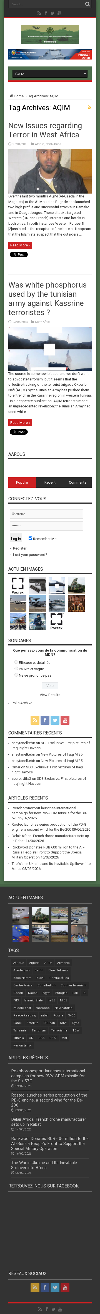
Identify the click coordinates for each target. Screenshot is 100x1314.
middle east (22, 1008)
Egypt (46, 993)
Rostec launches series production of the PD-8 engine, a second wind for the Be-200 (49, 1100)
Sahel (17, 1023)
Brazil (40, 978)
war (64, 1038)
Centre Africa (22, 985)
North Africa (53, 144)
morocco (43, 1008)
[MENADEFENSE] (50, 40)
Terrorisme (59, 1030)
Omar (16, 767)
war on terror (22, 1045)
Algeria (34, 963)
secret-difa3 (21, 778)
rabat (44, 1015)
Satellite (32, 1023)
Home (19, 96)
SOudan (49, 1023)
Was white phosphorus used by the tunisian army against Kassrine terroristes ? (47, 298)
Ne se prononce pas (35, 675)
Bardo (39, 970)
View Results (50, 695)
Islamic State (33, 1000)
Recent (50, 482)
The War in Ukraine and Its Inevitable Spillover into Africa (44, 1165)
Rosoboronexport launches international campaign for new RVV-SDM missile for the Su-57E (49, 813)
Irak (75, 993)
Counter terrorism (74, 985)
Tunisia (18, 1038)
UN (31, 1038)
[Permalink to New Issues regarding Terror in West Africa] (50, 192)
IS (84, 993)
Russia (58, 1015)
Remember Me (44, 539)
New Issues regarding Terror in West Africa (45, 130)
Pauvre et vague (31, 669)
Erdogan (61, 993)
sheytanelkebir (23, 743)
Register (19, 548)
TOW (75, 1030)
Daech (18, 993)
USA (41, 1038)
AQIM (48, 963)
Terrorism (39, 1030)
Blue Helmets (58, 970)
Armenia (63, 963)
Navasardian (63, 1008)
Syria (75, 1023)
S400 (71, 1015)
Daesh (33, 993)
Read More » (20, 245)
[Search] (87, 4)
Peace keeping (24, 1015)
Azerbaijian (21, 970)
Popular (22, 482)
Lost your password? (30, 555)
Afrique (39, 144)
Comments (77, 482)
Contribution (47, 985)
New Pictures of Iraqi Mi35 (61, 754)
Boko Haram (22, 978)
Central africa (59, 978)
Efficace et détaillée (34, 662)
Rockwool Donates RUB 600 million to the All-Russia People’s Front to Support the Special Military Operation (48, 852)
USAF (53, 1038)
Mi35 (63, 1000)
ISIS (16, 1000)
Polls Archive (22, 703)
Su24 (63, 1023)
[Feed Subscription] (89, 107)
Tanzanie (20, 1030)
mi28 (51, 1000)
